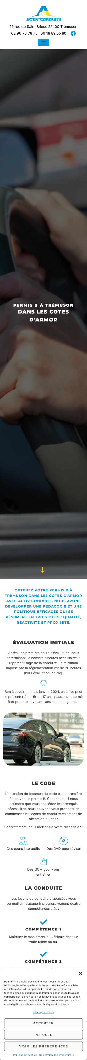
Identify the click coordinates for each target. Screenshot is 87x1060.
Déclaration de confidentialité (56, 1054)
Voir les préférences (43, 1046)
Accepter (43, 1023)
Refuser (43, 1035)
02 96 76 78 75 (24, 33)
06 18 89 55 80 (53, 33)
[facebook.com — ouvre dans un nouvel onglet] (73, 33)
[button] (81, 973)
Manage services (43, 1012)
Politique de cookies (25, 1054)
